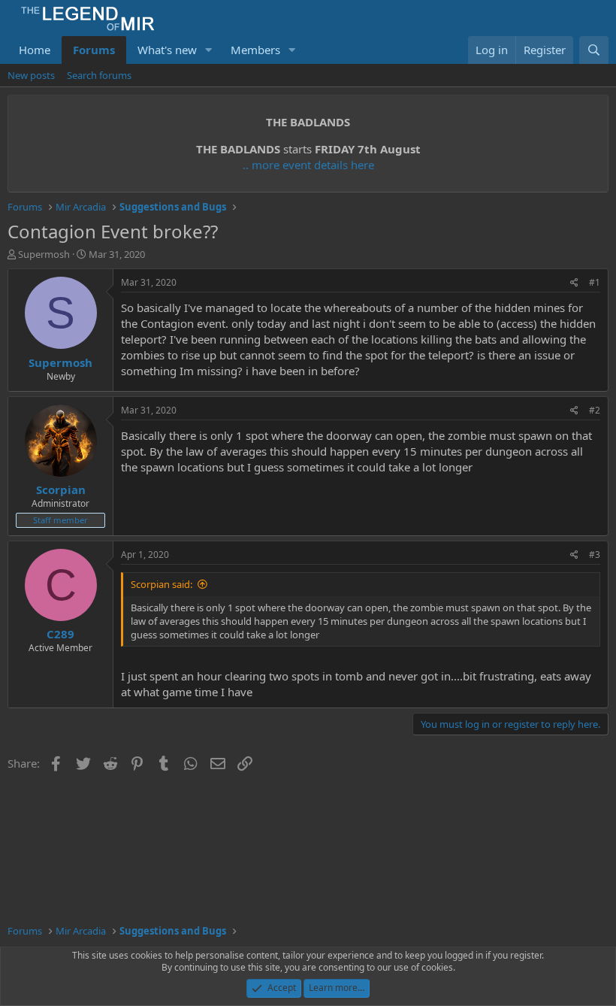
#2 (594, 410)
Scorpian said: (161, 584)
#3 (594, 554)
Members (255, 49)
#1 (594, 282)
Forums (94, 49)
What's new (167, 49)
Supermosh (44, 254)
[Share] (574, 283)
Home (34, 49)
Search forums (99, 75)
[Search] (593, 50)
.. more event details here (308, 164)
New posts (31, 75)
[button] (208, 50)
